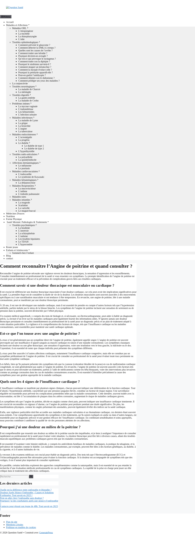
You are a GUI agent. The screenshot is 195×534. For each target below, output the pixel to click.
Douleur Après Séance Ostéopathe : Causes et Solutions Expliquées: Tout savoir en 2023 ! (27, 494)
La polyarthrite (25, 157)
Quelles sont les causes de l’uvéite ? (35, 50)
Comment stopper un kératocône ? (34, 67)
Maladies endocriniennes (24, 134)
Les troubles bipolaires (29, 239)
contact (9, 258)
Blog (8, 255)
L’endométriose (25, 109)
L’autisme (23, 236)
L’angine (22, 128)
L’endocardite (25, 174)
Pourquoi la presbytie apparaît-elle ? (35, 72)
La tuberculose (25, 131)
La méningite (24, 92)
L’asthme (22, 191)
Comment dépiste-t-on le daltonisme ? (36, 78)
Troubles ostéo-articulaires (24, 154)
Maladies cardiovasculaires (25, 171)
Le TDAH (23, 241)
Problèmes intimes (21, 103)
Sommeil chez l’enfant (23, 253)
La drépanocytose (26, 182)
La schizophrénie (26, 233)
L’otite (21, 39)
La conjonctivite (20, 83)
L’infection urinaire (27, 114)
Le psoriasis (24, 168)
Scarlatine (23, 205)
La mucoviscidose (27, 188)
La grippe (23, 123)
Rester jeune (12, 247)
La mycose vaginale (27, 106)
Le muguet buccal (26, 211)
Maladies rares (19, 196)
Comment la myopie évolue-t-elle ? (35, 69)
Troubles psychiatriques (23, 225)
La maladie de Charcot (29, 89)
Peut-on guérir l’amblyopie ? (32, 75)
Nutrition (10, 216)
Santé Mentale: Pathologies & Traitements (26, 222)
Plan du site (11, 522)
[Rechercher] (31, 476)
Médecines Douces (15, 213)
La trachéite (24, 33)
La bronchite (24, 126)
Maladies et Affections (17, 25)
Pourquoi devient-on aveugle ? (33, 56)
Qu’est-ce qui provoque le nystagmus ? (37, 58)
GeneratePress (46, 532)
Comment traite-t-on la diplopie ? (34, 61)
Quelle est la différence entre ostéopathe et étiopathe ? (25, 489)
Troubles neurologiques (23, 86)
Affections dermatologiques (25, 163)
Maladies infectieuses (22, 117)
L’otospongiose (25, 31)
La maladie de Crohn (28, 100)
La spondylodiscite (27, 160)
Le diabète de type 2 (34, 148)
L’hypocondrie (25, 244)
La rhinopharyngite (27, 36)
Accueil (10, 22)
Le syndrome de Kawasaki (31, 177)
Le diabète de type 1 (34, 145)
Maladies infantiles (21, 200)
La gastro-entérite (26, 98)
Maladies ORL (19, 28)
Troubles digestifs (20, 95)
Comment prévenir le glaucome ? (34, 45)
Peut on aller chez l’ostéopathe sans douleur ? (22, 498)
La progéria (23, 140)
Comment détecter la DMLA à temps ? (36, 47)
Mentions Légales (14, 524)
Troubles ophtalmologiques (25, 42)
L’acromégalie (25, 137)
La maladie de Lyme (28, 120)
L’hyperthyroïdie (26, 151)
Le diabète (23, 143)
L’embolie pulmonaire (28, 194)
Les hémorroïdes (26, 112)
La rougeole (24, 202)
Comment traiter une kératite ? (32, 53)
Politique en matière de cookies (21, 527)
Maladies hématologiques (24, 180)
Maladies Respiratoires (23, 185)
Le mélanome (24, 165)
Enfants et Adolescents (17, 250)
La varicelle (24, 208)
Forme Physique (14, 219)
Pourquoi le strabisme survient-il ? (34, 64)
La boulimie (24, 228)
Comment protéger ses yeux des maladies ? (39, 80)
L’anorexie (23, 230)
